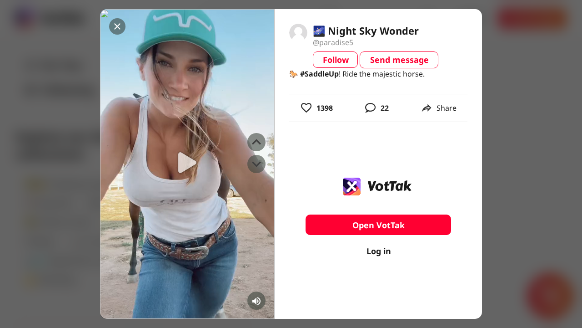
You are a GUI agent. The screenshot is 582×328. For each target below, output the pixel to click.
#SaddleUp (319, 74)
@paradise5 (333, 42)
